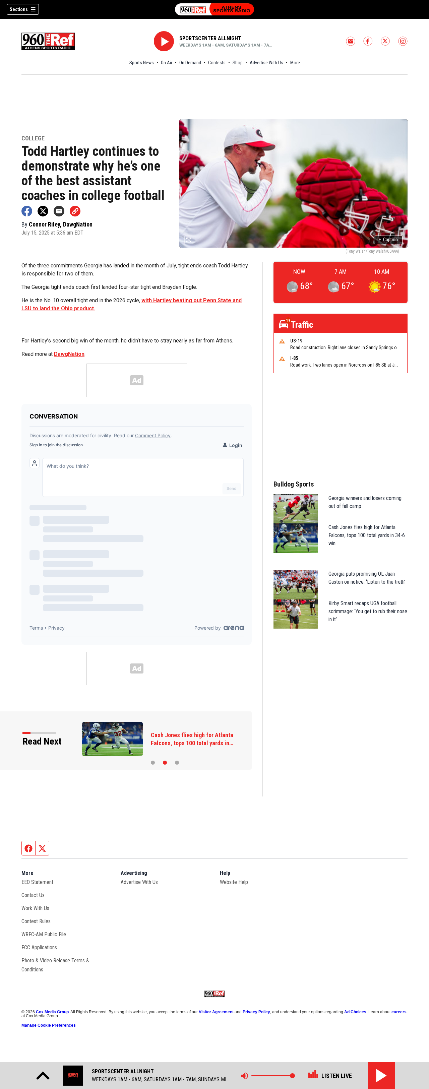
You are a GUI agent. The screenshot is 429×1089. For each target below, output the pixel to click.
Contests (217, 62)
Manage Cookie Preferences (48, 1025)
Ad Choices (355, 1012)
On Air (166, 62)
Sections (19, 9)
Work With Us (35, 908)
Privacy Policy (256, 1012)
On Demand (190, 62)
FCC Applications (39, 947)
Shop (238, 62)
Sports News (141, 62)
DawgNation (69, 354)
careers (399, 1012)
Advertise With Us (266, 62)
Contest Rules (36, 921)
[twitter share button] (43, 211)
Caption (388, 239)
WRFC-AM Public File (43, 934)
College (33, 138)
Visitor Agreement (216, 1012)
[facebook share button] (26, 211)
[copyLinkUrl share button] (75, 211)
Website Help (234, 882)
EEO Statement (37, 882)
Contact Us (33, 895)
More (295, 62)
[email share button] (59, 211)
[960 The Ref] (214, 9)
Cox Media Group (52, 1012)
